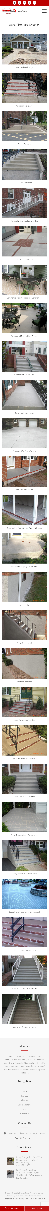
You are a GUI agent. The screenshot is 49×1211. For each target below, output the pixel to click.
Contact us (24, 1113)
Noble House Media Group (35, 1198)
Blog (24, 1109)
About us (24, 1100)
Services (24, 1095)
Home (24, 1091)
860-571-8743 (13, 1208)
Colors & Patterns (24, 1104)
